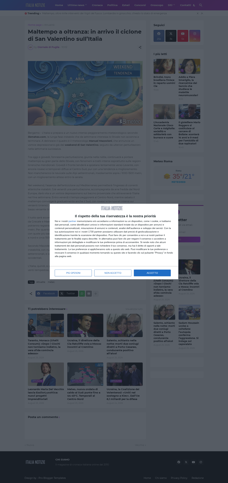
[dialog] (114, 241)
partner (72, 221)
